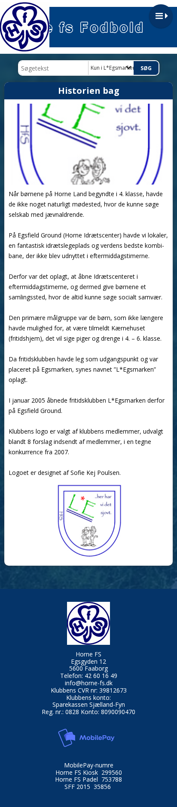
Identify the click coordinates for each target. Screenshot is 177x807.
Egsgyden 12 (88, 661)
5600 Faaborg (88, 668)
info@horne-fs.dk (89, 683)
